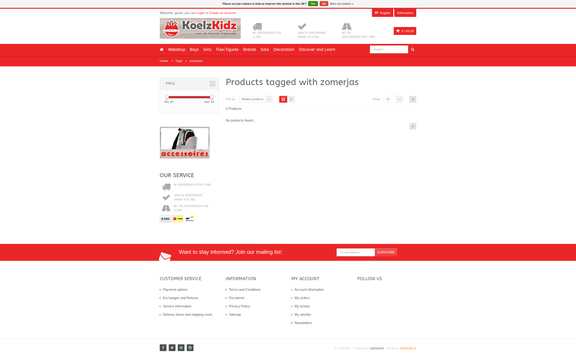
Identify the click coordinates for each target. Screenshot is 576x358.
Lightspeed (376, 348)
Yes (313, 3)
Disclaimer (237, 298)
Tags (178, 61)
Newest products (252, 99)
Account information (309, 289)
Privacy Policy (239, 306)
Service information (177, 306)
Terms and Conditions (245, 289)
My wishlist (303, 314)
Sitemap (235, 314)
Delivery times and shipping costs (187, 314)
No (324, 3)
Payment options (175, 289)
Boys (194, 49)
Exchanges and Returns (180, 298)
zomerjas (195, 61)
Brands (249, 49)
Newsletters (303, 323)
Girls (207, 49)
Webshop (176, 49)
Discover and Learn (317, 49)
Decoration (283, 49)
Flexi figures (227, 49)
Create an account (222, 13)
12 (387, 99)
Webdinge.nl (408, 348)
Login (201, 13)
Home (164, 61)
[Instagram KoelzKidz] (190, 347)
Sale (265, 49)
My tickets (302, 306)
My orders (302, 298)
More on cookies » (341, 3)
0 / (407, 31)
